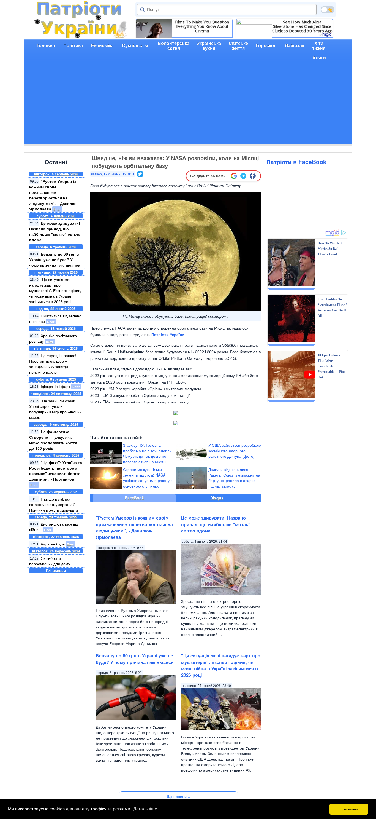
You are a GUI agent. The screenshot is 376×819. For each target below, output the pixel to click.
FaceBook (134, 497)
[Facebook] (253, 176)
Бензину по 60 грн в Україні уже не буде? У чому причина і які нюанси (54, 259)
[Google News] (234, 176)
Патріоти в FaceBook (296, 161)
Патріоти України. (168, 334)
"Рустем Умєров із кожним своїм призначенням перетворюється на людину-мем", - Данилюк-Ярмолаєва (54, 195)
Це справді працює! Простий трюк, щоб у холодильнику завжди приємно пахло (52, 364)
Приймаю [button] (349, 809)
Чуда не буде (53, 544)
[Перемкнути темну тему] (327, 9)
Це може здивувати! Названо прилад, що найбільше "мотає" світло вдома (54, 231)
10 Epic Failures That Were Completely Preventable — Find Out (332, 366)
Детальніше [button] (145, 809)
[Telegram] (243, 176)
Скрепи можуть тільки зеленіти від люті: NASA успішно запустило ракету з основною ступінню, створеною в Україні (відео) (147, 480)
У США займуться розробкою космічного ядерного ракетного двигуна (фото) (234, 450)
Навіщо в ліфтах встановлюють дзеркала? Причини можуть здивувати (53, 504)
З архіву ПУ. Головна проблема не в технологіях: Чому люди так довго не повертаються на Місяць (148, 453)
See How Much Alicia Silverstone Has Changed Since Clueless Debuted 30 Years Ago (302, 26)
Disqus (217, 497)
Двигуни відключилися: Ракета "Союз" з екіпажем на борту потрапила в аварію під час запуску (234, 478)
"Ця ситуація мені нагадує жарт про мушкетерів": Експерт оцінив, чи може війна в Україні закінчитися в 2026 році (55, 290)
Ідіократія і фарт (55, 386)
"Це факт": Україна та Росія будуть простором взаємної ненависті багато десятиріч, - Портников (55, 471)
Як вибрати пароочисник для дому (49, 560)
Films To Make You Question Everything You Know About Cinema (202, 26)
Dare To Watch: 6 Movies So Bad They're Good (330, 248)
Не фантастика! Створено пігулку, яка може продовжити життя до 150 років (53, 440)
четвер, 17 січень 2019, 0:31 (113, 174)
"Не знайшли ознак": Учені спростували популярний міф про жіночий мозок (55, 409)
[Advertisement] (188, 105)
